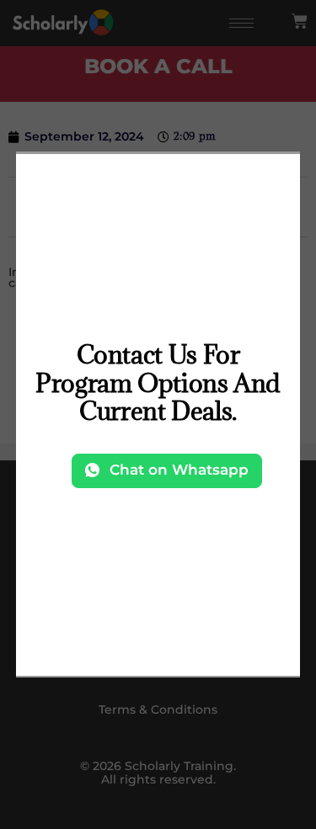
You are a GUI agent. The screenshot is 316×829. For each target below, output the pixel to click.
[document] (158, 414)
